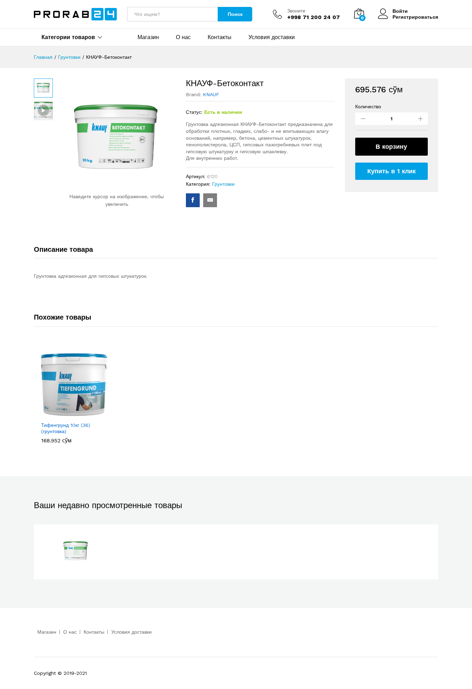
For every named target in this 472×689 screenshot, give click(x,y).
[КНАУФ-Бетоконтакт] (193, 200)
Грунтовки (223, 184)
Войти (400, 11)
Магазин (148, 37)
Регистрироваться (415, 17)
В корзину (391, 146)
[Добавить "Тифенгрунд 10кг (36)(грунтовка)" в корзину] (66, 414)
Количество (368, 106)
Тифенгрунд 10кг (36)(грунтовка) (65, 428)
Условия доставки (271, 37)
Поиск (235, 14)
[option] (74, 397)
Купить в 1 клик (391, 171)
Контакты (220, 37)
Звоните (296, 10)
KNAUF (211, 94)
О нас (183, 37)
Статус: (194, 112)
